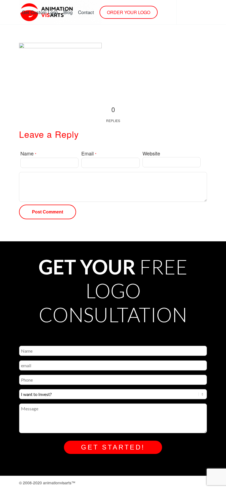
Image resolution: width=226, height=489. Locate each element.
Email (88, 153)
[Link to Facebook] (29, 36)
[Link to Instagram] (21, 36)
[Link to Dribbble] (37, 36)
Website (151, 153)
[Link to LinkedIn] (45, 36)
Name (28, 153)
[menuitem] (40, 12)
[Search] (165, 12)
